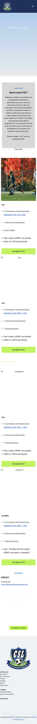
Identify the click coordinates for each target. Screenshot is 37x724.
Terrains (2, 678)
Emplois (2, 683)
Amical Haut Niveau (6, 692)
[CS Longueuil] (7, 6)
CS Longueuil (20, 6)
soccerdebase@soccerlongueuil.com (14, 584)
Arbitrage (3, 681)
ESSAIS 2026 (4, 698)
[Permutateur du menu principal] (33, 6)
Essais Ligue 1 (4, 685)
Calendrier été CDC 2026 (15, 215)
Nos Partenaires (5, 676)
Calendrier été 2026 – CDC (15, 313)
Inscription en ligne (18, 628)
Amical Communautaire (7, 694)
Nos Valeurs (3, 674)
